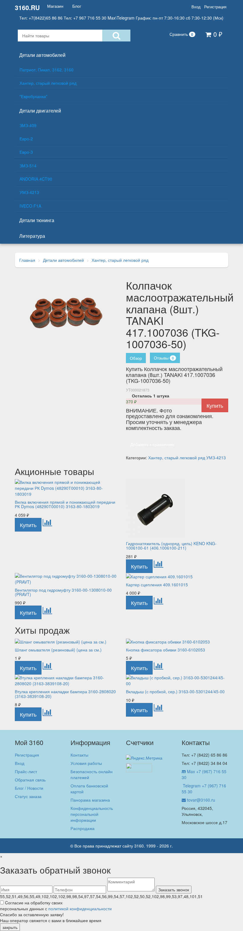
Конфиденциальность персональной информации (92, 814)
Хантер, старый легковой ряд (48, 83)
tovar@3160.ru (200, 800)
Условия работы (86, 763)
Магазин (55, 6)
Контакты (79, 755)
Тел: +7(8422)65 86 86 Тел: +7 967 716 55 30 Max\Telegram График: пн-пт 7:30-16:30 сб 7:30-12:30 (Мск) (121, 18)
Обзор (136, 358)
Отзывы (164, 358)
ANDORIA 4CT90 (36, 179)
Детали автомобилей (42, 55)
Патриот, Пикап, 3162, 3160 (46, 70)
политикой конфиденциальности (80, 908)
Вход (196, 6)
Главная (27, 260)
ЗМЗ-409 (28, 125)
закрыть (9, 927)
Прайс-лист (26, 771)
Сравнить (181, 34)
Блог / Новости (29, 788)
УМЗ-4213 (29, 192)
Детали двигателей (40, 110)
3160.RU (27, 7)
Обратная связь (30, 780)
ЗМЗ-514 (28, 165)
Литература (32, 235)
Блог (76, 6)
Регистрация (215, 6)
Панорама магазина (90, 800)
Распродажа (83, 828)
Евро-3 (26, 152)
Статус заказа (28, 796)
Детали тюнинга (36, 220)
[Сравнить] (47, 524)
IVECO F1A (30, 206)
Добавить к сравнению (152, 444)
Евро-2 (26, 139)
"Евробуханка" (33, 96)
